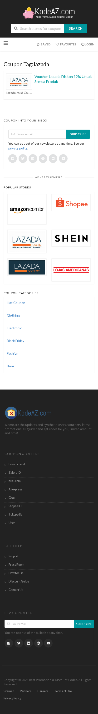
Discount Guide (19, 581)
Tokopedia (15, 514)
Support (13, 556)
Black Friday (15, 341)
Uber (12, 523)
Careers (42, 691)
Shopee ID (15, 506)
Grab (12, 498)
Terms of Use (63, 691)
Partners (25, 691)
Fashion (12, 353)
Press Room (16, 564)
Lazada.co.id (17, 464)
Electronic (14, 328)
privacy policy (17, 148)
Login (89, 44)
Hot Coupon (16, 303)
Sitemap (9, 691)
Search (76, 28)
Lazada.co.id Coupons (19, 93)
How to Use (16, 573)
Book (11, 366)
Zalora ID (15, 472)
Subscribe (78, 134)
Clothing (13, 315)
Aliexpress (15, 489)
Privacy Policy (12, 698)
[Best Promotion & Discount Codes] (49, 12)
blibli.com (15, 481)
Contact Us (16, 590)
